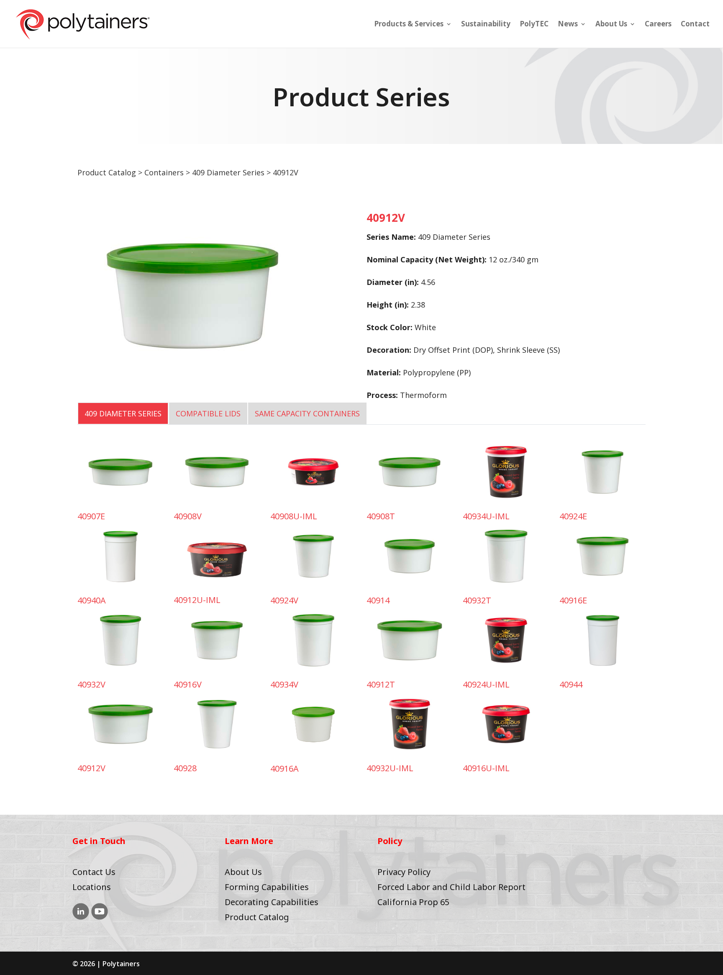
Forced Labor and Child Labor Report (451, 887)
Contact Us (93, 872)
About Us (611, 24)
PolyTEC (534, 24)
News (568, 24)
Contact (695, 24)
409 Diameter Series (228, 172)
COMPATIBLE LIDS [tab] (208, 413)
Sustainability (485, 24)
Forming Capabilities (267, 887)
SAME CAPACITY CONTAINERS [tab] (307, 413)
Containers (164, 172)
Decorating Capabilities (271, 902)
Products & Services (409, 24)
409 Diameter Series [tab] (123, 413)
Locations (91, 887)
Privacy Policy (404, 872)
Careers (658, 24)
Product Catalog (106, 172)
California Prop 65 (413, 902)
